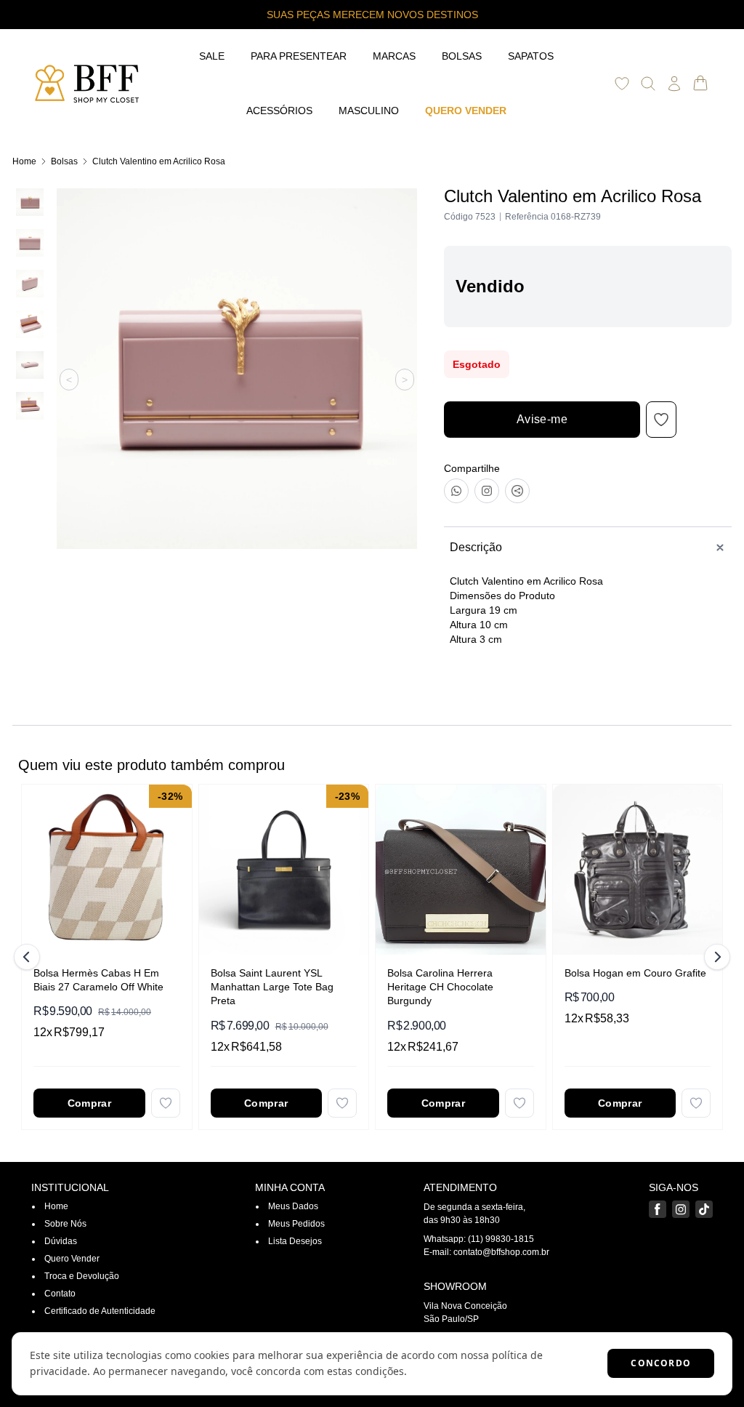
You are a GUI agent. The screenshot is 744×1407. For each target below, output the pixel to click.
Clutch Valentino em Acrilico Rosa (158, 161)
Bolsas (64, 161)
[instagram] (681, 1209)
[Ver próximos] (715, 957)
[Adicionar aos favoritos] (165, 1103)
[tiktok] (704, 1209)
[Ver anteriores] (29, 957)
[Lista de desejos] (622, 83)
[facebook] (657, 1209)
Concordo (661, 1363)
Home (24, 161)
